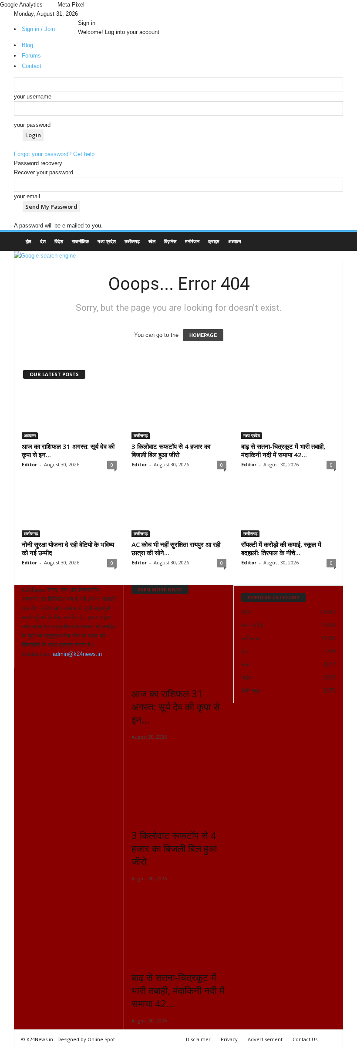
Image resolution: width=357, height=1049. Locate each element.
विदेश (58, 241)
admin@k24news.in (77, 654)
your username (32, 96)
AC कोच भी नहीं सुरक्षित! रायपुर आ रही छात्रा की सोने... (175, 548)
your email (27, 196)
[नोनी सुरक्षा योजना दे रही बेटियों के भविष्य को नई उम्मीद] (69, 511)
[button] (330, 242)
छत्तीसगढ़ (132, 241)
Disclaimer (198, 1039)
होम (28, 241)
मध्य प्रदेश (107, 241)
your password (32, 125)
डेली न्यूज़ (250, 690)
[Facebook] (81, 13)
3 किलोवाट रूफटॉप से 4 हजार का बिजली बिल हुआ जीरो (170, 450)
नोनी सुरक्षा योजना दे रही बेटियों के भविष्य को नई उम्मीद (68, 548)
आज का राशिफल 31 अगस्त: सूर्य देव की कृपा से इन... (68, 450)
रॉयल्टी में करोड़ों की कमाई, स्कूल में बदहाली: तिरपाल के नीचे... (281, 548)
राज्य (246, 612)
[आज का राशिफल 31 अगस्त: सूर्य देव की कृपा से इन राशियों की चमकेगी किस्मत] (69, 413)
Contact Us (305, 1039)
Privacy (229, 1039)
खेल (151, 241)
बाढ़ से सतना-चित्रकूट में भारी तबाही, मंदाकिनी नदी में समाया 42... (283, 450)
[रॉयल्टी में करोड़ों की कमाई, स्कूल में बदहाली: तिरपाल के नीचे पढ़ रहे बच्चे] (288, 511)
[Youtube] (98, 13)
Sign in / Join (38, 29)
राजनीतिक (80, 241)
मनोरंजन (192, 241)
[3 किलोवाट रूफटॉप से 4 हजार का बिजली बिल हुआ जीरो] (178, 413)
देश (43, 241)
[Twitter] (93, 13)
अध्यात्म (234, 241)
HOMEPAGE (203, 335)
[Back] (103, 13)
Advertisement (265, 1039)
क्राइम (213, 241)
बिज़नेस (170, 241)
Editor (29, 464)
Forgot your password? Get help (54, 154)
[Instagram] (87, 13)
